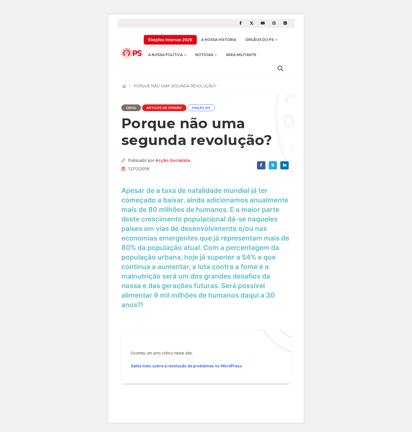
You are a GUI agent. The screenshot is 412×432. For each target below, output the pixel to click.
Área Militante (241, 55)
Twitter (273, 165)
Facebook (261, 165)
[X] (251, 23)
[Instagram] (274, 23)
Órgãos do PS (259, 40)
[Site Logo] (132, 53)
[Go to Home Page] (124, 86)
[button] (280, 68)
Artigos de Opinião (164, 108)
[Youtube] (263, 23)
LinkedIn (284, 165)
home (6, 3)
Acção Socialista (172, 160)
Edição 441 (201, 108)
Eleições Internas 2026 (170, 39)
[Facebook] (240, 23)
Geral (131, 108)
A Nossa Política (165, 55)
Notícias (204, 55)
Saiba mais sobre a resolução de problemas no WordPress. (187, 365)
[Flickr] (285, 23)
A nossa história (218, 40)
